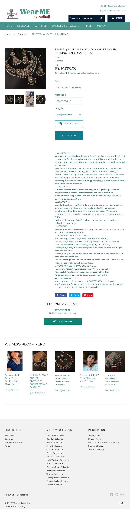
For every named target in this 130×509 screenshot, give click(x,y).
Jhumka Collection (55, 456)
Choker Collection (55, 449)
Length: (59, 108)
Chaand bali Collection (57, 481)
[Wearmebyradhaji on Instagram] (122, 495)
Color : (58, 81)
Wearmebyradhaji (21, 503)
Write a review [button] (62, 321)
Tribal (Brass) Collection (57, 477)
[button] (9, 99)
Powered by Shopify (15, 506)
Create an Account (117, 11)
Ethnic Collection (54, 463)
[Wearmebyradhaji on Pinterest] (116, 495)
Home (8, 25)
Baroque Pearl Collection (58, 467)
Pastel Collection (54, 442)
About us (9, 494)
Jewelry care (94, 435)
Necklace (23, 25)
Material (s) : (61, 94)
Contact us (22, 494)
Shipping (72, 73)
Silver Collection (54, 446)
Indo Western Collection (57, 460)
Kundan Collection (55, 439)
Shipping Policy (95, 446)
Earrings (41, 25)
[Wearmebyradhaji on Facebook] (111, 495)
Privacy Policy (95, 439)
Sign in (103, 11)
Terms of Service (96, 449)
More (100, 25)
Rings (88, 25)
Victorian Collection (55, 470)
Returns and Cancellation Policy (103, 442)
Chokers (21, 34)
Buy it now (69, 135)
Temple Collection (55, 474)
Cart (118, 18)
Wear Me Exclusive (55, 435)
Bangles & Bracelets (65, 25)
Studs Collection (54, 484)
